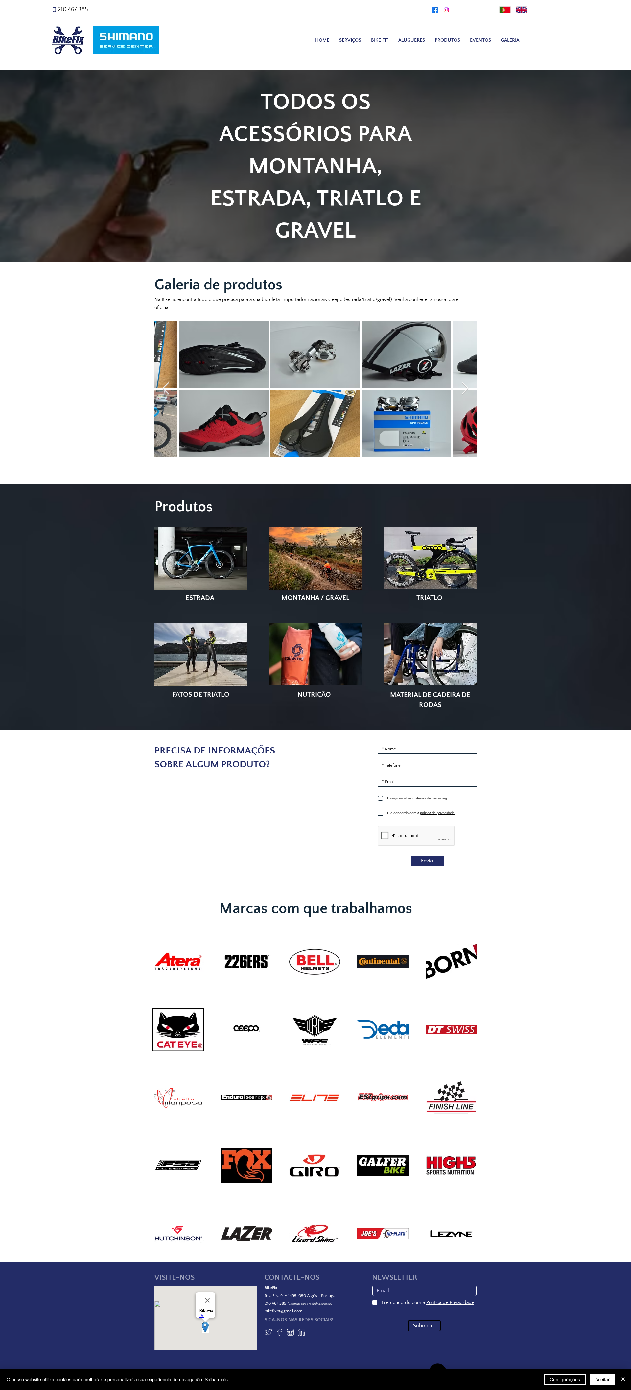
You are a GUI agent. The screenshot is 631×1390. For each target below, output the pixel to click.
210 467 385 (73, 9)
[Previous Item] (166, 388)
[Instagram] (446, 10)
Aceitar (602, 1379)
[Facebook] (435, 10)
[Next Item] (465, 388)
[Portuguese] (503, 9)
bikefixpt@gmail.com (283, 1311)
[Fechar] (623, 1379)
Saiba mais (216, 1379)
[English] (519, 9)
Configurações (565, 1379)
